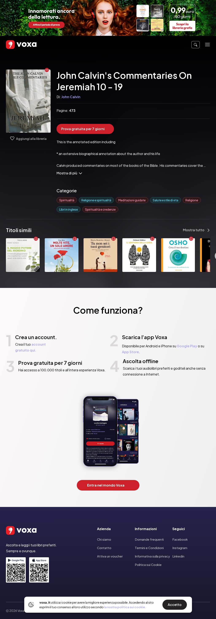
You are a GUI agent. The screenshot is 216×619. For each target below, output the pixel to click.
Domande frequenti (149, 539)
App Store (130, 352)
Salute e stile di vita (165, 200)
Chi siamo (104, 539)
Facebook (180, 539)
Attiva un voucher (110, 556)
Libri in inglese (68, 209)
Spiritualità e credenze (100, 209)
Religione (191, 200)
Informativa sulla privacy (152, 556)
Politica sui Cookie (148, 565)
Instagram (179, 548)
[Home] (15, 44)
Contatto (104, 548)
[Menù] (207, 44)
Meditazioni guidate (132, 200)
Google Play (187, 346)
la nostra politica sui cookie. (125, 607)
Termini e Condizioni (149, 548)
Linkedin (178, 556)
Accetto (175, 604)
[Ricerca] (195, 44)
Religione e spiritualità (96, 200)
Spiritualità (66, 200)
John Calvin (70, 97)
